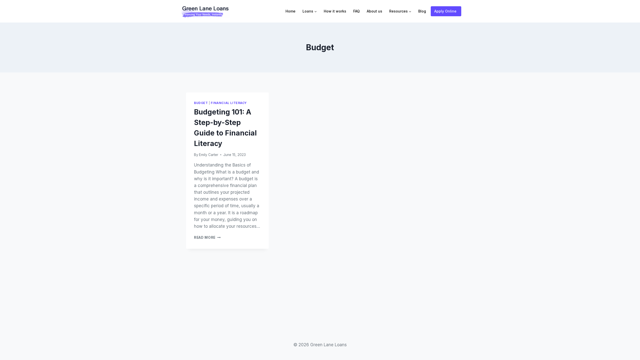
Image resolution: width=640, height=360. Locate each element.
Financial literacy (229, 103)
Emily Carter (208, 155)
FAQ (356, 11)
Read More (207, 238)
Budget (201, 103)
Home (291, 11)
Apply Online (445, 11)
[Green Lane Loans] (205, 11)
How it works (335, 11)
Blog (422, 11)
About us (374, 11)
